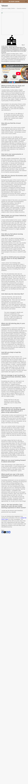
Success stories (21, 8)
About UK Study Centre (8, 8)
